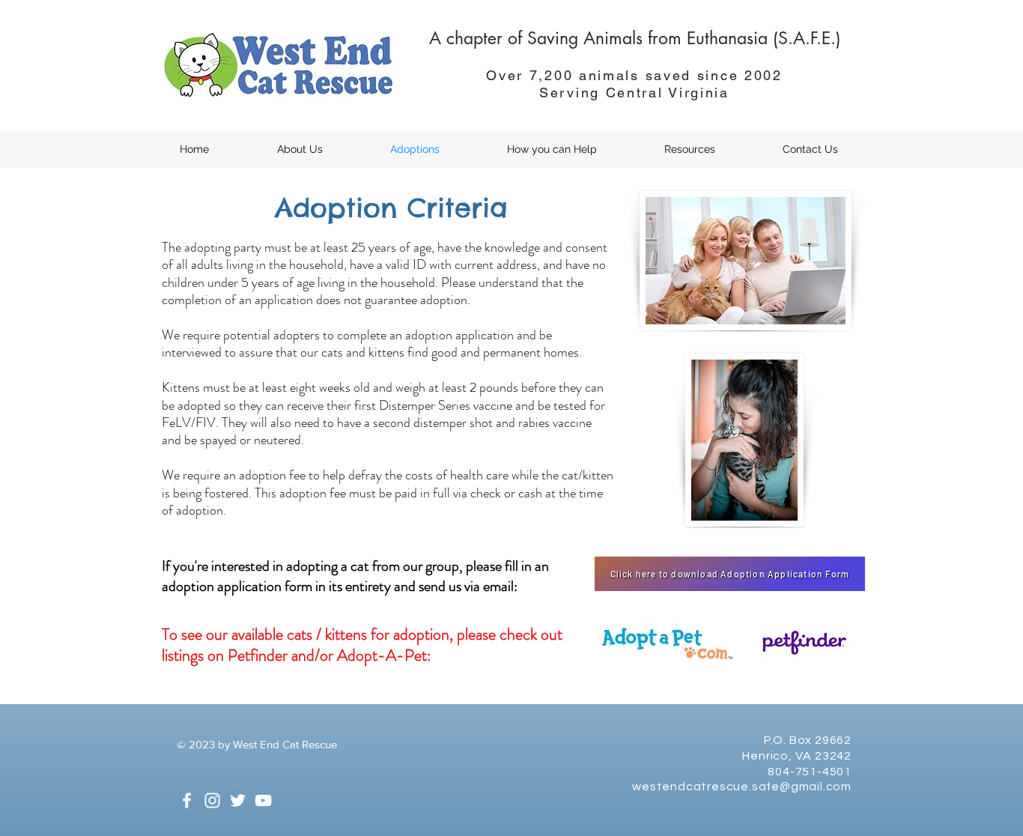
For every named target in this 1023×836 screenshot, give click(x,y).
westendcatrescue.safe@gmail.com (742, 787)
